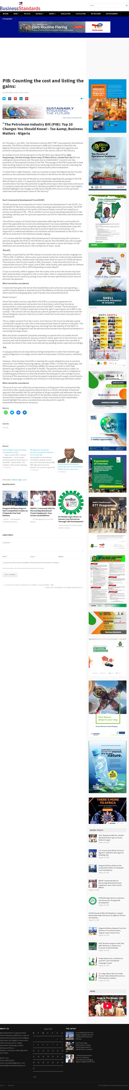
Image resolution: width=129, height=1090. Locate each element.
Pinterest (26, 98)
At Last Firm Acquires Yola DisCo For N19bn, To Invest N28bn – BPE (29, 585)
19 (43, 1057)
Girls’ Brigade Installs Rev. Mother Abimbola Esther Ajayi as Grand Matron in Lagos (111, 837)
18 (38, 1057)
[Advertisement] (64, 56)
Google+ (15, 98)
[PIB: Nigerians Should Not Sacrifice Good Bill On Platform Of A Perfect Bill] (44, 460)
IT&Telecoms (81, 14)
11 (38, 1051)
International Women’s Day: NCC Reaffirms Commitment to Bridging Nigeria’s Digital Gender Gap (85, 1058)
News (16, 14)
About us (11, 1085)
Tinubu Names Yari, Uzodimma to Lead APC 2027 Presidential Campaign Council (111, 960)
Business (39, 14)
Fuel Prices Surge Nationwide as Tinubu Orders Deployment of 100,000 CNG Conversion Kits (79, 1047)
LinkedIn (21, 98)
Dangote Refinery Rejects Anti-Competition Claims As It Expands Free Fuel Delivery (15, 512)
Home (6, 14)
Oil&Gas (15, 480)
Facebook (9, 98)
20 (48, 1057)
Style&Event (7, 19)
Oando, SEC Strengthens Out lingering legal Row (63, 587)
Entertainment (112, 14)
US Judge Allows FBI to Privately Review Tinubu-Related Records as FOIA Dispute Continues (112, 975)
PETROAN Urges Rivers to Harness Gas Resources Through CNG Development (70, 519)
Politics (27, 14)
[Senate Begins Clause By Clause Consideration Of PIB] (16, 459)
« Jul (34, 1077)
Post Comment (10, 574)
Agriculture (65, 14)
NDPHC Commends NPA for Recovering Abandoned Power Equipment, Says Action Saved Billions (42, 512)
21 (53, 1057)
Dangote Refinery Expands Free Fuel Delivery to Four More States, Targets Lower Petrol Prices (112, 930)
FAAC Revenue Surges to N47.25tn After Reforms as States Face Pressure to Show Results (111, 945)
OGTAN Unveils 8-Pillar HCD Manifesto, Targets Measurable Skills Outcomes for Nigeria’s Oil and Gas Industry (107, 915)
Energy (51, 14)
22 (57, 1057)
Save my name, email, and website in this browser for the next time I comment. (32, 563)
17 (33, 1057)
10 (33, 1051)
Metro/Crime (96, 14)
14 (53, 1051)
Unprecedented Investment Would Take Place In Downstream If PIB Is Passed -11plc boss (70, 466)
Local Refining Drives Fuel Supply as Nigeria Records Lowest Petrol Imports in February (84, 1036)
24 (33, 1062)
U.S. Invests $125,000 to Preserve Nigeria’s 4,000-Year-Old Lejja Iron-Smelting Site (111, 852)
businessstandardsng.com (119, 1085)
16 (62, 1051)
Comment (6, 543)
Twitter (4, 98)
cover (24, 480)
